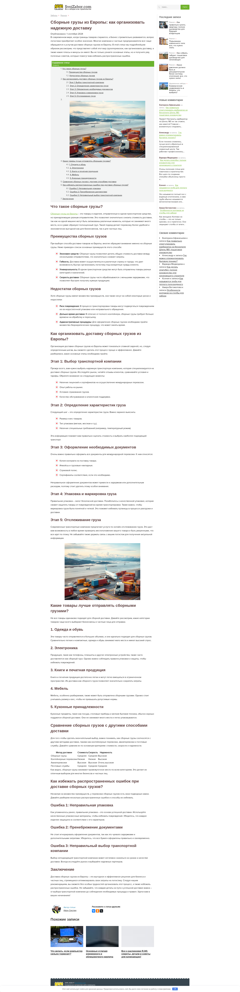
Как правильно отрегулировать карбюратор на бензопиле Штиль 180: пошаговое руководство (173, 111)
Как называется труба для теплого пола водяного (173, 187)
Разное (64, 15)
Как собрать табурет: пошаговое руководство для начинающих (178, 56)
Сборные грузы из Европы (64, 213)
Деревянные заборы (177, 84)
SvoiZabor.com (80, 983)
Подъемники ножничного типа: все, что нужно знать (177, 44)
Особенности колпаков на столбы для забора (171, 211)
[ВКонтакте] (93, 911)
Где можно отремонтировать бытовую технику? (170, 135)
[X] (101, 911)
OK (175, 989)
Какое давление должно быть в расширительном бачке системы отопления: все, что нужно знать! (178, 71)
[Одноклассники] (97, 911)
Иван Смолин (70, 910)
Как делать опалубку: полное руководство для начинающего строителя (172, 162)
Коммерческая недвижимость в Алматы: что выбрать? (176, 89)
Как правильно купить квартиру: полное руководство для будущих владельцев (177, 28)
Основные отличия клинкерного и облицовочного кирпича (99, 954)
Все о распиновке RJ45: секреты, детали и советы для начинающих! (135, 954)
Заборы (54, 15)
